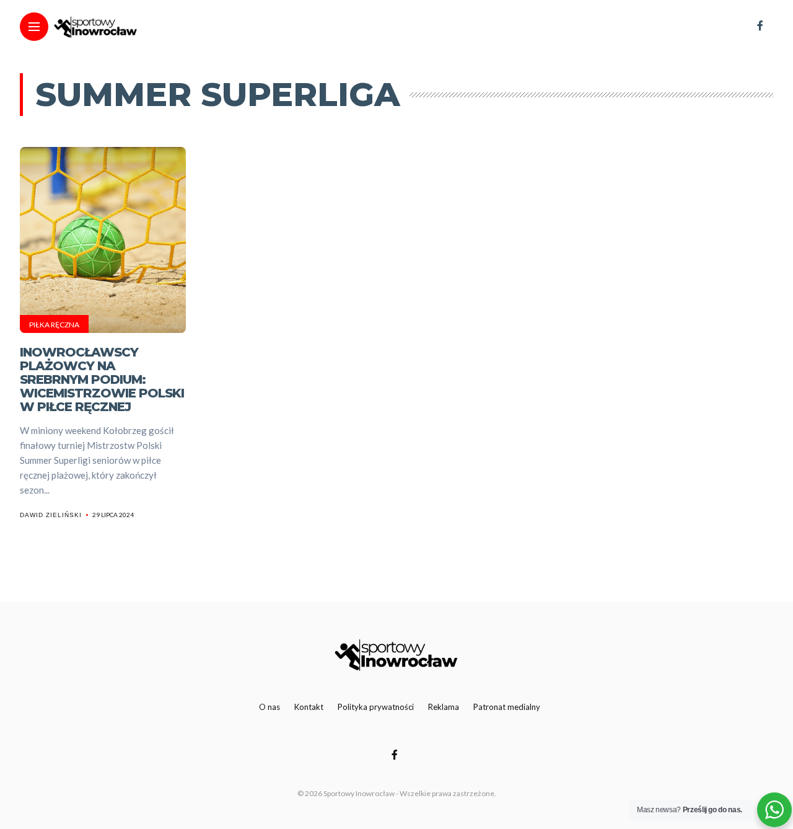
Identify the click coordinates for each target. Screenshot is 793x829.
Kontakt (308, 707)
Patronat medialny (506, 707)
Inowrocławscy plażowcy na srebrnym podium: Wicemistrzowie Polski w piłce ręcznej (102, 379)
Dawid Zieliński (51, 515)
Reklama (443, 707)
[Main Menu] (34, 27)
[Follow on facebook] (760, 25)
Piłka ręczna (54, 324)
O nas (269, 707)
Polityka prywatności (376, 707)
